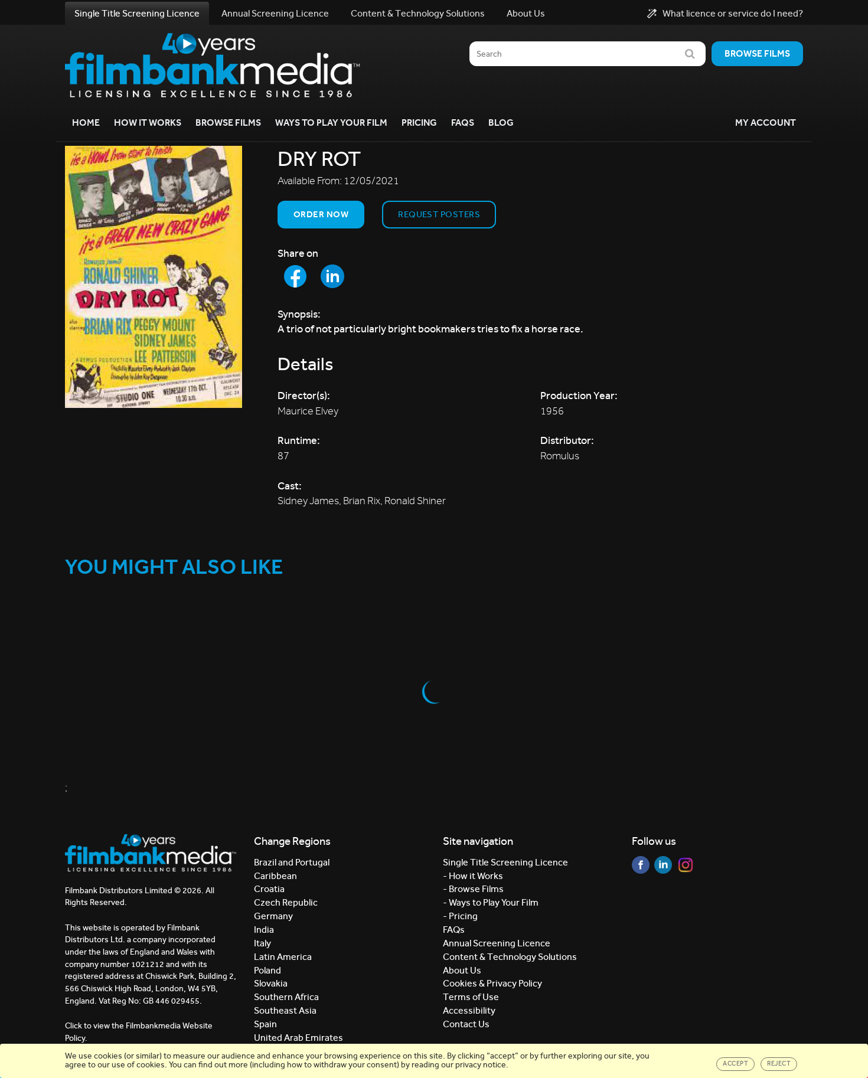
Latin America (283, 956)
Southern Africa (286, 996)
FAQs (462, 122)
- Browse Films (473, 888)
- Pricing (460, 916)
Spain (265, 1024)
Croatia (269, 888)
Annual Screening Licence (275, 13)
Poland (267, 970)
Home (86, 122)
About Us (526, 13)
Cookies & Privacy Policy (492, 983)
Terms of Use (471, 996)
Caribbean (275, 875)
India (264, 929)
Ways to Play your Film (331, 122)
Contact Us (466, 1024)
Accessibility (469, 1010)
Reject (779, 1063)
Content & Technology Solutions (418, 13)
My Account (765, 122)
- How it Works (473, 875)
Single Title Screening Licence (137, 13)
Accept (735, 1063)
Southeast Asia (285, 1010)
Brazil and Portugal (291, 862)
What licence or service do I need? (733, 13)
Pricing (419, 122)
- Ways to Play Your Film (491, 902)
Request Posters (439, 214)
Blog (501, 122)
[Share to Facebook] (295, 276)
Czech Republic (286, 902)
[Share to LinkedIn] (332, 276)
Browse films (757, 53)
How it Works (147, 122)
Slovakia (271, 983)
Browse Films (228, 122)
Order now (320, 214)
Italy (262, 943)
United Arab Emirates (298, 1037)
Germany (273, 916)
